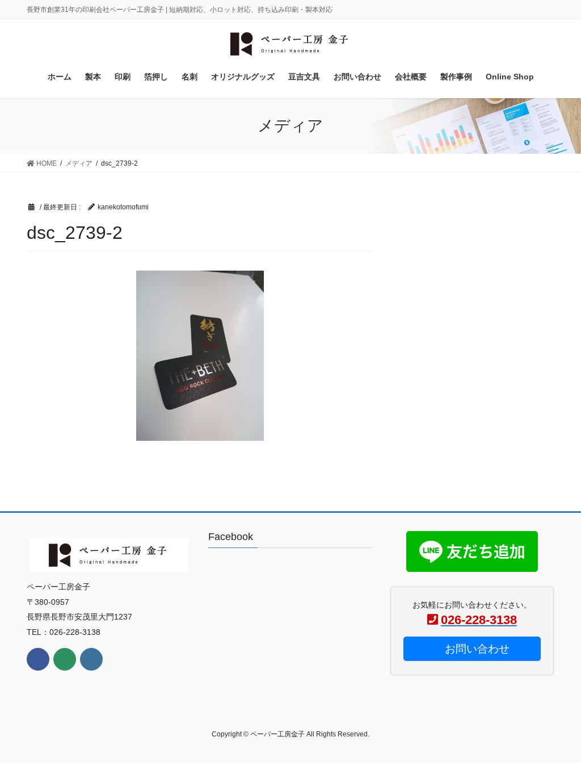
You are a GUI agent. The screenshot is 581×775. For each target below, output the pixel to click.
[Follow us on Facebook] (38, 659)
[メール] (64, 659)
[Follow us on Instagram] (91, 659)
